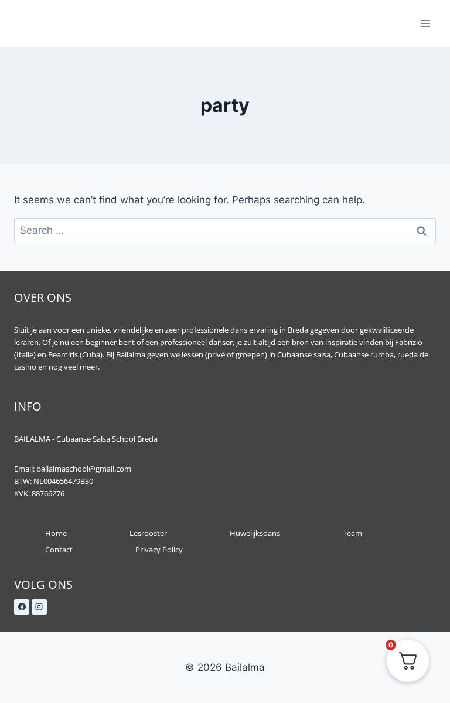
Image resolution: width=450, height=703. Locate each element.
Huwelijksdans (255, 533)
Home (56, 533)
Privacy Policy (159, 549)
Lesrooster (148, 533)
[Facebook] (21, 607)
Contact (59, 549)
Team (352, 533)
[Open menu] (425, 23)
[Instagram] (39, 607)
